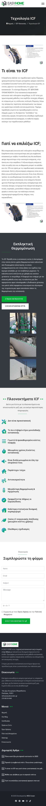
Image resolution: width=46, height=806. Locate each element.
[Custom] (30, 801)
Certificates (6, 721)
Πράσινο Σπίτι (7, 725)
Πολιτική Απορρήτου (9, 733)
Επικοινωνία (6, 742)
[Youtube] (23, 801)
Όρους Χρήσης (23, 612)
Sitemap (5, 738)
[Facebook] (16, 801)
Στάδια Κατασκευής (14, 299)
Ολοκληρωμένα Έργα (15, 306)
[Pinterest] (19, 801)
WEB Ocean (31, 796)
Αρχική (4, 712)
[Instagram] (27, 801)
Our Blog (5, 717)
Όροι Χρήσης (6, 729)
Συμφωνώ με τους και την (23, 613)
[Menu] (43, 3)
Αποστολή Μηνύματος (15, 621)
